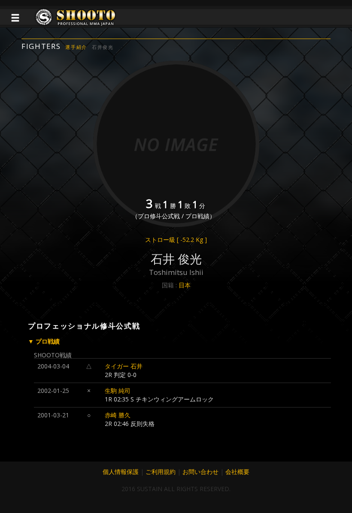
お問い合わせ (200, 472)
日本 (185, 285)
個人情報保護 (121, 472)
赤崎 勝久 (117, 415)
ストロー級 (176, 239)
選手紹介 (76, 47)
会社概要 (237, 472)
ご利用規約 (161, 472)
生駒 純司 (117, 390)
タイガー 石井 (124, 366)
